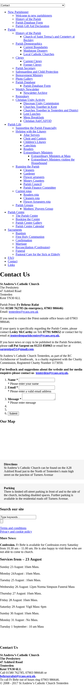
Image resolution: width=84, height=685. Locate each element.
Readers (28, 149)
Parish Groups (24, 205)
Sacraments (15, 229)
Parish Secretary (26, 68)
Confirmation (24, 240)
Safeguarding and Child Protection (37, 71)
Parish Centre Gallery (29, 222)
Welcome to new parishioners (34, 15)
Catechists (29, 145)
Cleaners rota (31, 198)
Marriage (21, 243)
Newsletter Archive (35, 92)
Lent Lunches (31, 113)
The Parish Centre (27, 215)
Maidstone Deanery (35, 50)
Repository (22, 96)
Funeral (20, 250)
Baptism (21, 233)
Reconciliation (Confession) (33, 247)
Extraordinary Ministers (38, 152)
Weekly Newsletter (27, 89)
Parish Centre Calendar (30, 226)
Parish (11, 29)
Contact (12, 261)
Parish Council (32, 184)
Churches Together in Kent (40, 106)
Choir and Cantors (34, 138)
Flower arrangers (33, 177)
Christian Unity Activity (30, 99)
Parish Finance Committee (39, 187)
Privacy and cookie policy (16, 531)
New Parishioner (18, 12)
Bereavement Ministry (29, 75)
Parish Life (14, 124)
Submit (13, 413)
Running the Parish (27, 166)
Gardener (29, 173)
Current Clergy (32, 61)
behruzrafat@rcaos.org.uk (17, 676)
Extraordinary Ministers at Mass (51, 156)
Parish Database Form (29, 22)
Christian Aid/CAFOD (37, 121)
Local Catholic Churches (38, 54)
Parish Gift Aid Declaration (32, 26)
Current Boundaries (35, 47)
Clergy (20, 57)
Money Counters (33, 180)
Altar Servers (31, 135)
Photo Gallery (24, 78)
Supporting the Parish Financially (36, 128)
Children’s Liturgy (34, 142)
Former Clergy (32, 64)
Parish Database (25, 82)
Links (11, 265)
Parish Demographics (29, 43)
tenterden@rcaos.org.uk (23, 311)
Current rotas (24, 191)
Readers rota (31, 194)
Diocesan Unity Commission (41, 103)
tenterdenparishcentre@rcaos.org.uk (34, 335)
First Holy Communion (30, 236)
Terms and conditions (13, 528)
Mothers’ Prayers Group (38, 208)
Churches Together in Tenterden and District (50, 110)
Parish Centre (16, 212)
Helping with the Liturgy (31, 131)
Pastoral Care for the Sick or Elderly (38, 254)
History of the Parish (28, 19)
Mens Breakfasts (33, 117)
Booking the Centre (28, 219)
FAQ (11, 257)
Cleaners (28, 170)
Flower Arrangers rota (37, 201)
